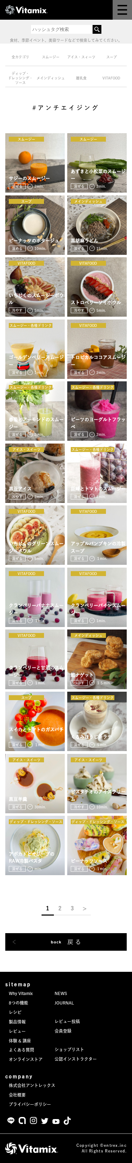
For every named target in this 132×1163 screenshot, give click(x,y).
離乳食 (81, 78)
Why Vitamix (21, 993)
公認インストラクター (76, 1059)
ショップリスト (69, 1049)
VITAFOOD (111, 78)
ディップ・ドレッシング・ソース (20, 78)
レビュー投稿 (67, 1021)
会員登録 (63, 1031)
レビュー (17, 1031)
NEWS (61, 993)
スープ (111, 57)
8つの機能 (18, 1003)
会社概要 (17, 1095)
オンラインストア (26, 1059)
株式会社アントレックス (32, 1085)
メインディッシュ (51, 78)
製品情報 (17, 1022)
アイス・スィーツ (81, 57)
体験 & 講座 (20, 1041)
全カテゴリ (20, 57)
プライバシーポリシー (30, 1104)
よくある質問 (21, 1050)
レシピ (15, 1012)
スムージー (50, 57)
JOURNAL (64, 1003)
